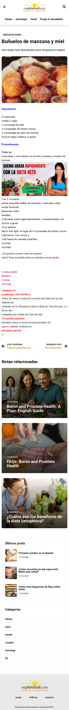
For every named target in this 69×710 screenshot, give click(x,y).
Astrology (10, 650)
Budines (6, 275)
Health (8, 634)
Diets (8, 627)
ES (6, 658)
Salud (33, 19)
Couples (9, 642)
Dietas (8, 19)
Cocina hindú (9, 271)
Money (8, 619)
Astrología (21, 19)
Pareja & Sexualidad (51, 19)
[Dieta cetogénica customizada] (34, 195)
